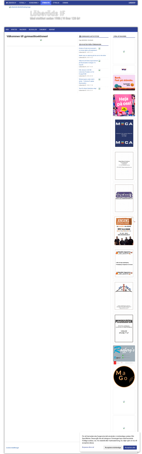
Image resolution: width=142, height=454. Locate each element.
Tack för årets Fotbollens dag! (87, 88)
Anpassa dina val (88, 447)
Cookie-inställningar (12, 448)
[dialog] (110, 442)
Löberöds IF (11, 3)
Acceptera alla (130, 447)
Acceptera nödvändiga (113, 447)
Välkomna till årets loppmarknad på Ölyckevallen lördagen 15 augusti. (88, 62)
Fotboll (22, 3)
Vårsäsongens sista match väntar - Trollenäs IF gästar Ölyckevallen (86, 81)
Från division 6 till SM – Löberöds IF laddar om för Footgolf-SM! (86, 72)
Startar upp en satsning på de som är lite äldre (92, 55)
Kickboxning (33, 3)
